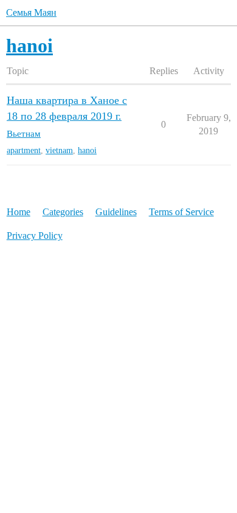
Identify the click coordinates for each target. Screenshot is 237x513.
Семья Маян (31, 12)
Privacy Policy (35, 235)
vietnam (59, 150)
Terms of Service (181, 212)
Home (18, 212)
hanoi (87, 150)
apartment (24, 150)
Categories (63, 212)
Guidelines (116, 212)
